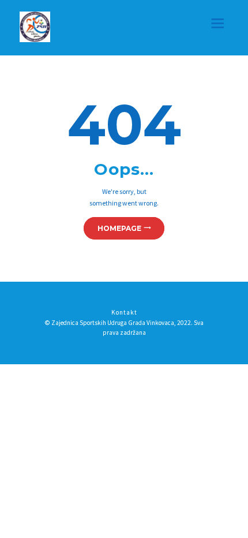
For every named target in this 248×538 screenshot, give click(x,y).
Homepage (119, 228)
